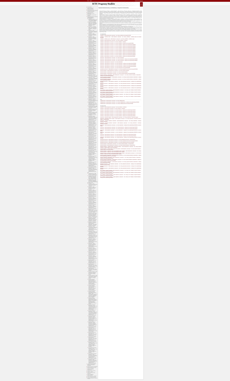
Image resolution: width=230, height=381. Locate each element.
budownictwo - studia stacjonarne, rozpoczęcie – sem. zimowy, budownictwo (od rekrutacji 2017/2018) (93, 100)
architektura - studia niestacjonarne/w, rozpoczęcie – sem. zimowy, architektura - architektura (92, 31)
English (91, 0)
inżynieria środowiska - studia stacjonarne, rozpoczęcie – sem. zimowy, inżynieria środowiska (92, 110)
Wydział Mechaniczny (90, 9)
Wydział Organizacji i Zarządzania (92, 366)
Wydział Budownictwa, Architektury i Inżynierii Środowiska (92, 17)
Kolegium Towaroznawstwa (91, 370)
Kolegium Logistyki (90, 371)
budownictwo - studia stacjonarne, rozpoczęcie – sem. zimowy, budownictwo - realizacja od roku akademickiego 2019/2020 (92, 89)
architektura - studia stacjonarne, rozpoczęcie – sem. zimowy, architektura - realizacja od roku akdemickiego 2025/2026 (92, 72)
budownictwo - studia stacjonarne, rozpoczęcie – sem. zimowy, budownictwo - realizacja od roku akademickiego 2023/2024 (92, 96)
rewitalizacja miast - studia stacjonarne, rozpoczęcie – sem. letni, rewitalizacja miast (92, 174)
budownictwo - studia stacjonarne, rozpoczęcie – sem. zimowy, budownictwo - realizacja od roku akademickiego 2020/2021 (92, 93)
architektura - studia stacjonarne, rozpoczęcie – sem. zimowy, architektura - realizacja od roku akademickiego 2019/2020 (92, 46)
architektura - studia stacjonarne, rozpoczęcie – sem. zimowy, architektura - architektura (92, 34)
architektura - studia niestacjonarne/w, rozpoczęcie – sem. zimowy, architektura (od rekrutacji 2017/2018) (92, 20)
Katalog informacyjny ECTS (139, 0)
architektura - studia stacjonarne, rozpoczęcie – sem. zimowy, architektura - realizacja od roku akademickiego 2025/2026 (92, 69)
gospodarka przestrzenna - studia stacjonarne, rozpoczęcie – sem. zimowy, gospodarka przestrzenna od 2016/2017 (92, 269)
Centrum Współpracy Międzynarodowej (90, 374)
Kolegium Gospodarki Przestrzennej (90, 369)
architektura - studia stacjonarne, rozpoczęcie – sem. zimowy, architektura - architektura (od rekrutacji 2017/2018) (92, 38)
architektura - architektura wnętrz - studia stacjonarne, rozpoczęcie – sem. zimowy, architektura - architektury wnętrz (92, 28)
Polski (88, 0)
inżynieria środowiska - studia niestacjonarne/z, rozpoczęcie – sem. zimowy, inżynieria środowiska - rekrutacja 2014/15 (92, 277)
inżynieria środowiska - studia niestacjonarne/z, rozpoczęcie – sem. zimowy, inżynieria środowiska (92, 107)
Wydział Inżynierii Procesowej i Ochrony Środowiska (91, 367)
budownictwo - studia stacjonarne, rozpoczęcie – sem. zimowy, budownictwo (92, 86)
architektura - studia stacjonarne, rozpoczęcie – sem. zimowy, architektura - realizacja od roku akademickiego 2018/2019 (92, 42)
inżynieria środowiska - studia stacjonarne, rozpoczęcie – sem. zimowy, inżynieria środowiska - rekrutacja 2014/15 (92, 273)
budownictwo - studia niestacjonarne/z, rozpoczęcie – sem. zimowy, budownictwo (92, 76)
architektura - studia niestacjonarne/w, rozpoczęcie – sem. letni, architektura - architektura (92, 184)
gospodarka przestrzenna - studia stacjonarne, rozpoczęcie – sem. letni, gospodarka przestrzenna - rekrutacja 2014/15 (92, 261)
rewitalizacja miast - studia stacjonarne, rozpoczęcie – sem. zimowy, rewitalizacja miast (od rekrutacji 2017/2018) (93, 180)
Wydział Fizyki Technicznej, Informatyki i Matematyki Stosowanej (91, 365)
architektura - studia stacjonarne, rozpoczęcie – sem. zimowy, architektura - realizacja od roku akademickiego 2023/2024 (92, 61)
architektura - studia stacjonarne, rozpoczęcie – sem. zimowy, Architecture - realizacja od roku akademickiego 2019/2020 (92, 191)
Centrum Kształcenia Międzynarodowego (90, 8)
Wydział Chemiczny (90, 12)
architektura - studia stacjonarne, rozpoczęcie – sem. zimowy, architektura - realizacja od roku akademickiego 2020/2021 (92, 53)
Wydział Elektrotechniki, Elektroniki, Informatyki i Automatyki (92, 11)
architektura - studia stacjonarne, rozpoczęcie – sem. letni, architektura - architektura (92, 187)
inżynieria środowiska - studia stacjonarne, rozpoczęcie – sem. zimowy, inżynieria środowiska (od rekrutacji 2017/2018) (92, 113)
